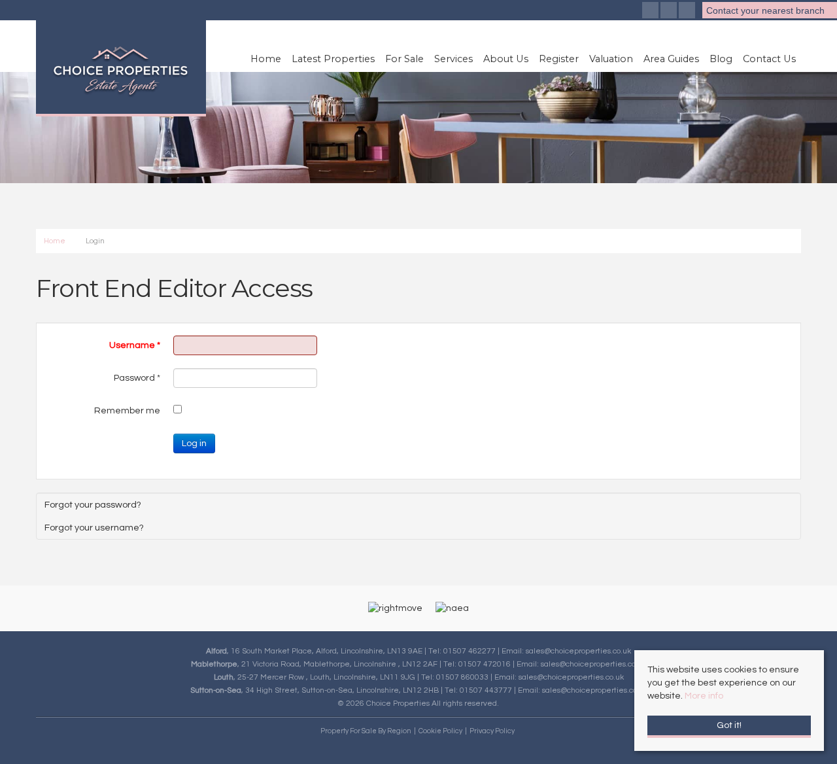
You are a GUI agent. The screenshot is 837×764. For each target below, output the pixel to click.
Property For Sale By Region (365, 731)
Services (453, 59)
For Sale (404, 59)
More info (704, 696)
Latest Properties (333, 59)
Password (137, 378)
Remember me (127, 410)
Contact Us (769, 59)
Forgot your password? (92, 505)
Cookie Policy (440, 731)
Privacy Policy (492, 731)
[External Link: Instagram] (669, 11)
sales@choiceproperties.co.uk (578, 651)
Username (134, 345)
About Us (505, 59)
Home (265, 59)
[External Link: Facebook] (651, 11)
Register (559, 59)
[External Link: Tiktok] (688, 11)
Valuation (611, 59)
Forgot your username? (94, 527)
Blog (720, 59)
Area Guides (671, 59)
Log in (194, 443)
